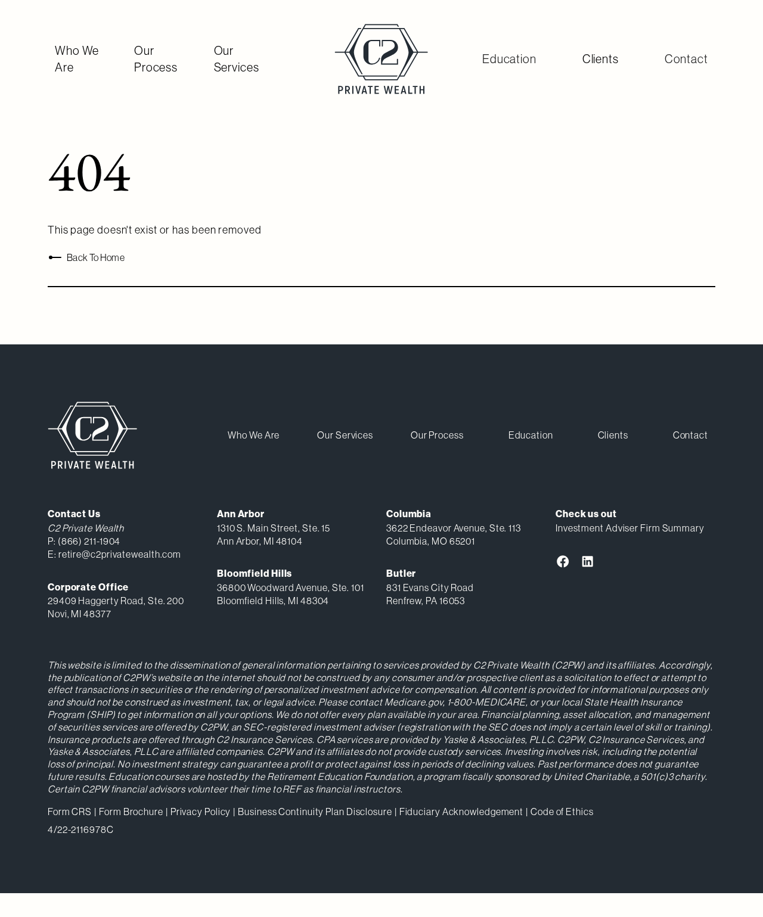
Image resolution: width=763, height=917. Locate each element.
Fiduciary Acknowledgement (461, 811)
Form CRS (70, 811)
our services (345, 435)
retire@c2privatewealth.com (119, 554)
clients (613, 435)
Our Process (156, 59)
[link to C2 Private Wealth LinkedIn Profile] (587, 561)
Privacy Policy (200, 811)
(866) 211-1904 (89, 541)
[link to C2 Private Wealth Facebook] (563, 561)
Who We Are (77, 59)
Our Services (236, 59)
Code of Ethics (562, 811)
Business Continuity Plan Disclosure (315, 811)
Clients (600, 59)
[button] (509, 58)
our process (437, 435)
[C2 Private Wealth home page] (381, 59)
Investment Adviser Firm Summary (630, 528)
